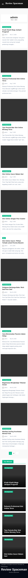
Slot (4, 238)
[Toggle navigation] (2, 4)
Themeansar (4, 566)
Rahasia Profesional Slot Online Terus (13, 507)
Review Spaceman (14, 3)
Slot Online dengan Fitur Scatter (13, 219)
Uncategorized (6, 27)
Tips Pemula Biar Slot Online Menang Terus (12, 531)
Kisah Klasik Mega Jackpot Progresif (11, 483)
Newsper (20, 564)
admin (6, 34)
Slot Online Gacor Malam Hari (13, 174)
